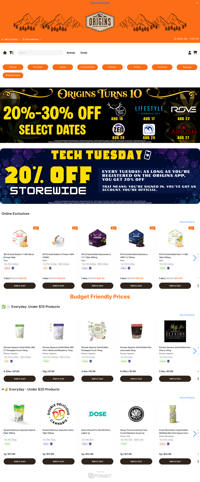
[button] (20, 238)
